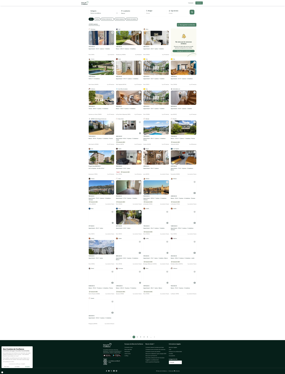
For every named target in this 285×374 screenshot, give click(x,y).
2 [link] (137, 337)
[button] (2, 372)
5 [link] (147, 337)
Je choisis (17, 366)
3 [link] (140, 337)
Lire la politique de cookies (8, 361)
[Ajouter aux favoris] (112, 32)
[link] (154, 337)
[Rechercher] (192, 12)
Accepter (27, 366)
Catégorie (93, 11)
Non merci (6, 366)
